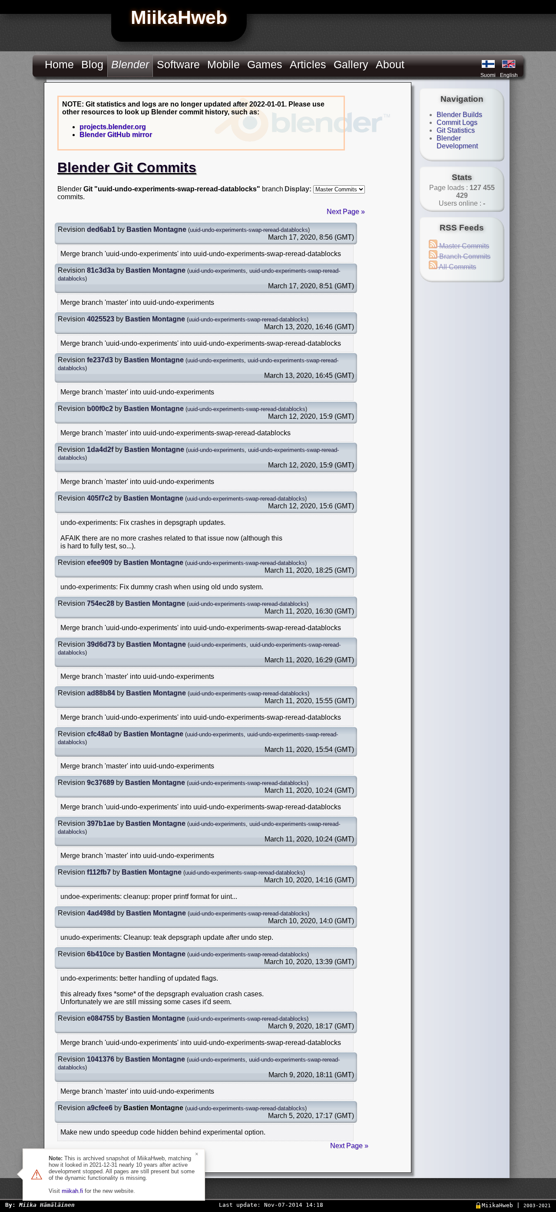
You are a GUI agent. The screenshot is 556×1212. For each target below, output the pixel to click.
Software (178, 64)
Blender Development (457, 142)
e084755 (100, 1018)
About (390, 64)
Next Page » (346, 211)
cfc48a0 (100, 734)
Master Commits (463, 246)
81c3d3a (101, 270)
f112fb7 (99, 872)
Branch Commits (463, 256)
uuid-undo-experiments (217, 270)
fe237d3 (100, 360)
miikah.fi (72, 1191)
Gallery (351, 64)
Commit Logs (457, 122)
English (509, 75)
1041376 (100, 1059)
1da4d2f (100, 449)
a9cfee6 (100, 1108)
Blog (92, 64)
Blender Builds (459, 114)
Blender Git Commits (126, 167)
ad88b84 (101, 693)
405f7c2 (100, 498)
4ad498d (101, 913)
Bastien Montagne (156, 229)
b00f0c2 (100, 408)
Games (264, 64)
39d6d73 (101, 644)
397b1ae (101, 823)
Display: (298, 189)
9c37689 (100, 782)
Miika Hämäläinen (47, 1205)
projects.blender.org (112, 126)
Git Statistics (456, 130)
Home (59, 64)
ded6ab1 (101, 229)
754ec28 (100, 603)
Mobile (223, 64)
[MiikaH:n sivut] (488, 64)
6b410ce (101, 954)
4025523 (100, 319)
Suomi (488, 75)
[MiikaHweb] (508, 64)
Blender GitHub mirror (115, 134)
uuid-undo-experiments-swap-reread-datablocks (249, 230)
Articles (308, 64)
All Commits (456, 266)
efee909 (100, 562)
